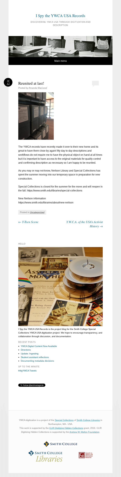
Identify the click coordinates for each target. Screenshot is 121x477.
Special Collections (64, 420)
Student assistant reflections (35, 357)
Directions (26, 350)
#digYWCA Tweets (27, 370)
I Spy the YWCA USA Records (60, 15)
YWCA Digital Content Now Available (39, 346)
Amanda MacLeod (38, 88)
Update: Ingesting (29, 353)
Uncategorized (37, 212)
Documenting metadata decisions (37, 361)
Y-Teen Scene (28, 222)
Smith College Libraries (88, 420)
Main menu (60, 61)
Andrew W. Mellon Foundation (84, 432)
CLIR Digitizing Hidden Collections (66, 428)
